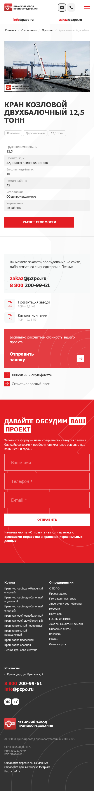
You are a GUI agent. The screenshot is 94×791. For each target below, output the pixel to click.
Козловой (13, 133)
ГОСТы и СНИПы (60, 619)
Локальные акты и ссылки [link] (66, 624)
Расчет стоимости (39, 222)
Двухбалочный (35, 133)
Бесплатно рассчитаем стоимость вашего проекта (42, 348)
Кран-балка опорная (17, 645)
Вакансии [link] (55, 634)
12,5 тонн (57, 133)
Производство (58, 593)
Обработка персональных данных (26, 763)
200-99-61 (30, 285)
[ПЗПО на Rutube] (15, 701)
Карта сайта (12, 771)
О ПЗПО (54, 588)
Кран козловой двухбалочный (23, 620)
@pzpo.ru (23, 19)
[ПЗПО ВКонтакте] (7, 701)
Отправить (47, 519)
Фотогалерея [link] (57, 644)
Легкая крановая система (20, 650)
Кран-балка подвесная (19, 640)
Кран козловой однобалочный (23, 615)
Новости (54, 608)
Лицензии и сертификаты (65, 603)
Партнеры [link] (55, 614)
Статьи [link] (53, 639)
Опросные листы (60, 629)
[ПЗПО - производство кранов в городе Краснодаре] (21, 7)
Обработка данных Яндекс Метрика (27, 767)
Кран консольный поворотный (23, 625)
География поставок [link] (62, 598)
